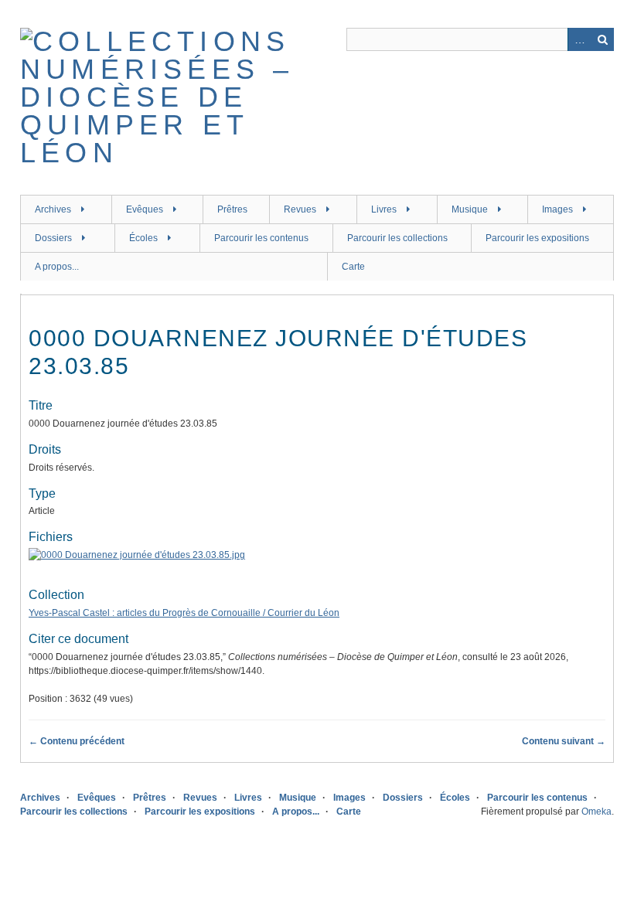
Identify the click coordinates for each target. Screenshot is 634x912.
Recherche (602, 39)
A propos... (57, 266)
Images (557, 209)
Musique (470, 209)
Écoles (143, 238)
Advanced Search (579, 39)
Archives (53, 209)
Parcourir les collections (397, 238)
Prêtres (232, 209)
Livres (384, 209)
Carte (353, 266)
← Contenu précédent (76, 741)
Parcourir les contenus (261, 238)
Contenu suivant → (563, 741)
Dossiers (53, 238)
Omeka (596, 811)
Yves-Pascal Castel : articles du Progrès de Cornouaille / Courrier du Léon (184, 612)
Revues (300, 209)
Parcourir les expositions (537, 238)
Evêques (144, 209)
